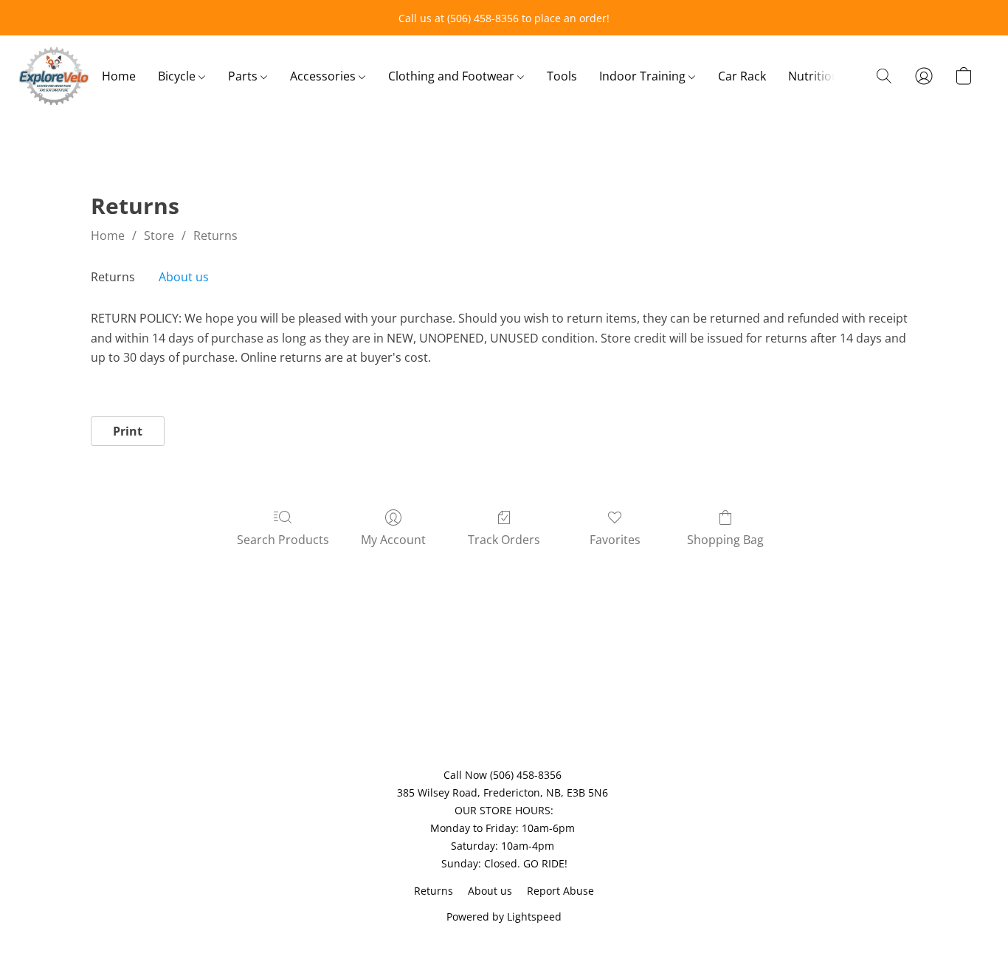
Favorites (615, 540)
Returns (215, 235)
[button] (53, 76)
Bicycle (178, 76)
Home (119, 76)
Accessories (324, 76)
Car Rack (742, 76)
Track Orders (504, 540)
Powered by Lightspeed (504, 916)
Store (159, 235)
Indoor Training (643, 76)
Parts (244, 76)
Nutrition (813, 76)
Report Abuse (560, 891)
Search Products (283, 540)
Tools (562, 76)
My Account (393, 540)
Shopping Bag (725, 540)
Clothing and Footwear (452, 76)
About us (184, 277)
